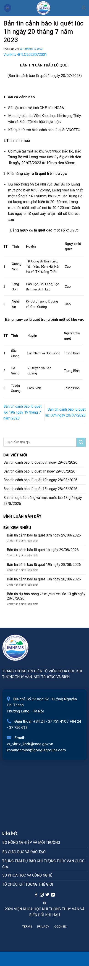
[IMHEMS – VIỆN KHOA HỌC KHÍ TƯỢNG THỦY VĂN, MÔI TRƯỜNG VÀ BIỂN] (43, 8)
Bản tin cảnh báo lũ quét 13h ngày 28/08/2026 (40, 489)
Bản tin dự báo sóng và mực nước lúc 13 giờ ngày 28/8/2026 (42, 501)
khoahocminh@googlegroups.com (36, 750)
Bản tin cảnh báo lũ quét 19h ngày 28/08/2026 (40, 480)
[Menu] (7, 8)
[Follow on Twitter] (47, 895)
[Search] (84, 7)
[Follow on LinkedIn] (53, 895)
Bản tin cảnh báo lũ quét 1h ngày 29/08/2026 (39, 471)
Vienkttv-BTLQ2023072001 (25, 54)
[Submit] (81, 442)
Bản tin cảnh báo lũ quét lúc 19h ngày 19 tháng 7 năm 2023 (22, 412)
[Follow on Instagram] (41, 895)
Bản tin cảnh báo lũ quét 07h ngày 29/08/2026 (40, 462)
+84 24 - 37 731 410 (49, 721)
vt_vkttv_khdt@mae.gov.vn (30, 744)
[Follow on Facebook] (36, 895)
